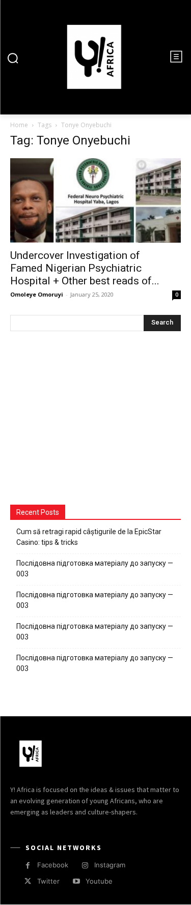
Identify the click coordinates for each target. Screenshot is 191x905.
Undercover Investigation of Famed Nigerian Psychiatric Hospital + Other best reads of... (84, 268)
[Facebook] (27, 865)
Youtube (99, 881)
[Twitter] (27, 881)
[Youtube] (76, 881)
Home (19, 125)
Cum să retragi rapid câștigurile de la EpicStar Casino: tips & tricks (88, 537)
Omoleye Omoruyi (36, 294)
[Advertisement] (86, 419)
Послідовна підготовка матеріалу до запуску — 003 (94, 568)
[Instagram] (84, 865)
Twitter (48, 881)
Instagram (109, 865)
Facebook (52, 865)
